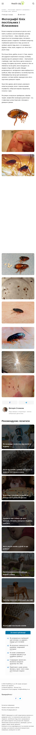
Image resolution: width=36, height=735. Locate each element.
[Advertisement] (18, 196)
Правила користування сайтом (10, 707)
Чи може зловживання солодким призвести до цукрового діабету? (18, 654)
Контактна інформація (8, 705)
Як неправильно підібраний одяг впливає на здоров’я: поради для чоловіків (19, 640)
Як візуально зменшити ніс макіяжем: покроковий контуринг (19, 647)
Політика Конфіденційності (9, 709)
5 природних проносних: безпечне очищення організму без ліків (18, 661)
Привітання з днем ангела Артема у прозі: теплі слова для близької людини (19, 669)
